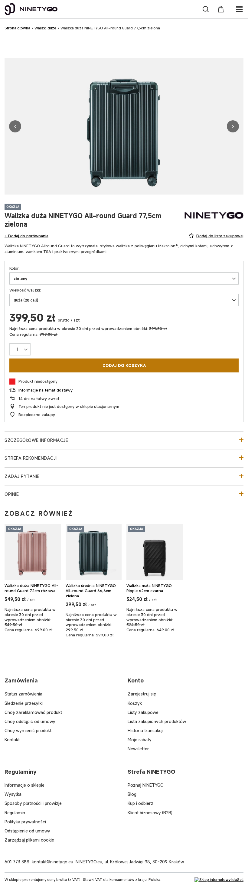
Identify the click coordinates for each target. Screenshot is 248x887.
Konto (136, 680)
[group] (124, 126)
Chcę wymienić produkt (28, 730)
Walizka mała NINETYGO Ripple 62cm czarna (149, 588)
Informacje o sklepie (24, 785)
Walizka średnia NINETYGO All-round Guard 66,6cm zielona (91, 591)
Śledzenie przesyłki (24, 703)
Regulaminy (21, 771)
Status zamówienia (23, 694)
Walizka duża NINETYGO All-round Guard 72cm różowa (31, 588)
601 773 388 (17, 862)
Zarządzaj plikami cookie (29, 840)
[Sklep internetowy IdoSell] (218, 879)
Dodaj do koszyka (124, 365)
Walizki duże (45, 27)
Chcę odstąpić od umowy (30, 721)
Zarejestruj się (142, 694)
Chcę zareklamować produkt (33, 712)
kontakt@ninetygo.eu (52, 862)
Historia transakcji (145, 730)
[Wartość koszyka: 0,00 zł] (220, 9)
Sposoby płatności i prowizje (33, 803)
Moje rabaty (140, 739)
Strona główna (17, 27)
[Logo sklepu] (31, 9)
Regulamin (15, 812)
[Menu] (239, 9)
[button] (15, 126)
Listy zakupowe (143, 712)
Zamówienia (21, 680)
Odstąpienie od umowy (27, 831)
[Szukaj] (205, 9)
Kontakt (12, 739)
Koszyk (135, 703)
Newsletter (138, 749)
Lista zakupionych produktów (157, 721)
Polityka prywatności (25, 822)
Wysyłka (13, 794)
